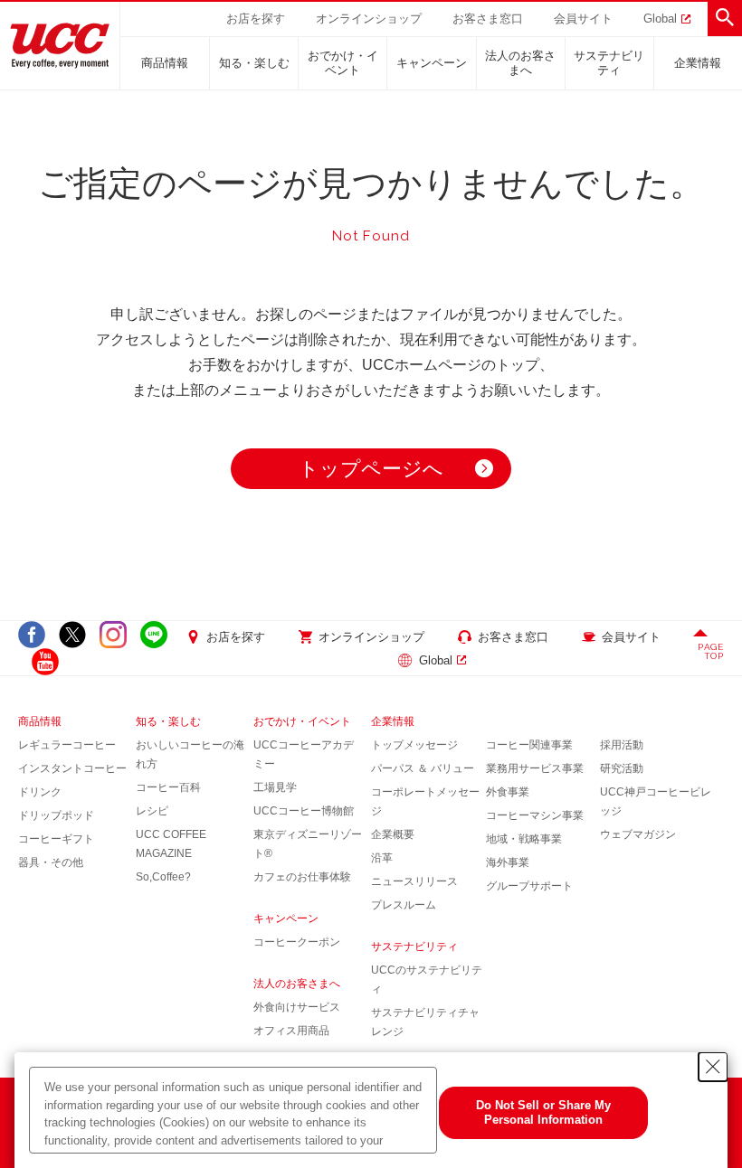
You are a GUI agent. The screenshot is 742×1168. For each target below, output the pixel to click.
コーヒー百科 (168, 787)
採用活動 (621, 745)
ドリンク (40, 792)
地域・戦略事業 (524, 839)
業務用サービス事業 (535, 768)
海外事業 (507, 862)
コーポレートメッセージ (425, 801)
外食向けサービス (296, 1007)
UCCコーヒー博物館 (303, 811)
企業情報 (697, 63)
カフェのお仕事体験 (302, 877)
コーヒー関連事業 (529, 745)
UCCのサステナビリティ (426, 979)
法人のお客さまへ (520, 63)
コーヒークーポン (296, 942)
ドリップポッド (56, 815)
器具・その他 (50, 862)
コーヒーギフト (56, 839)
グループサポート (529, 886)
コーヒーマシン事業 (535, 815)
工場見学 (275, 787)
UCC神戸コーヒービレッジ (655, 801)
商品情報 (164, 63)
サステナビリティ (609, 63)
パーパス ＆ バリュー (422, 768)
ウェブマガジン (638, 834)
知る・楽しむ (254, 63)
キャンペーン (431, 63)
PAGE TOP (711, 651)
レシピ (152, 811)
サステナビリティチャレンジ (425, 1022)
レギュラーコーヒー (67, 745)
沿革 (382, 858)
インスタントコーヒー (72, 768)
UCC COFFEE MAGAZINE (171, 844)
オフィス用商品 (291, 1030)
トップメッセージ (414, 745)
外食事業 (507, 792)
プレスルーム (403, 905)
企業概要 (392, 834)
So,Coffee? (163, 877)
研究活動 (621, 768)
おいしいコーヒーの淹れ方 (190, 754)
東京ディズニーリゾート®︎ (307, 844)
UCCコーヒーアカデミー (303, 754)
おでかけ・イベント (343, 63)
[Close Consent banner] (713, 1066)
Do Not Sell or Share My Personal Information (543, 1112)
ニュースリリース (414, 881)
